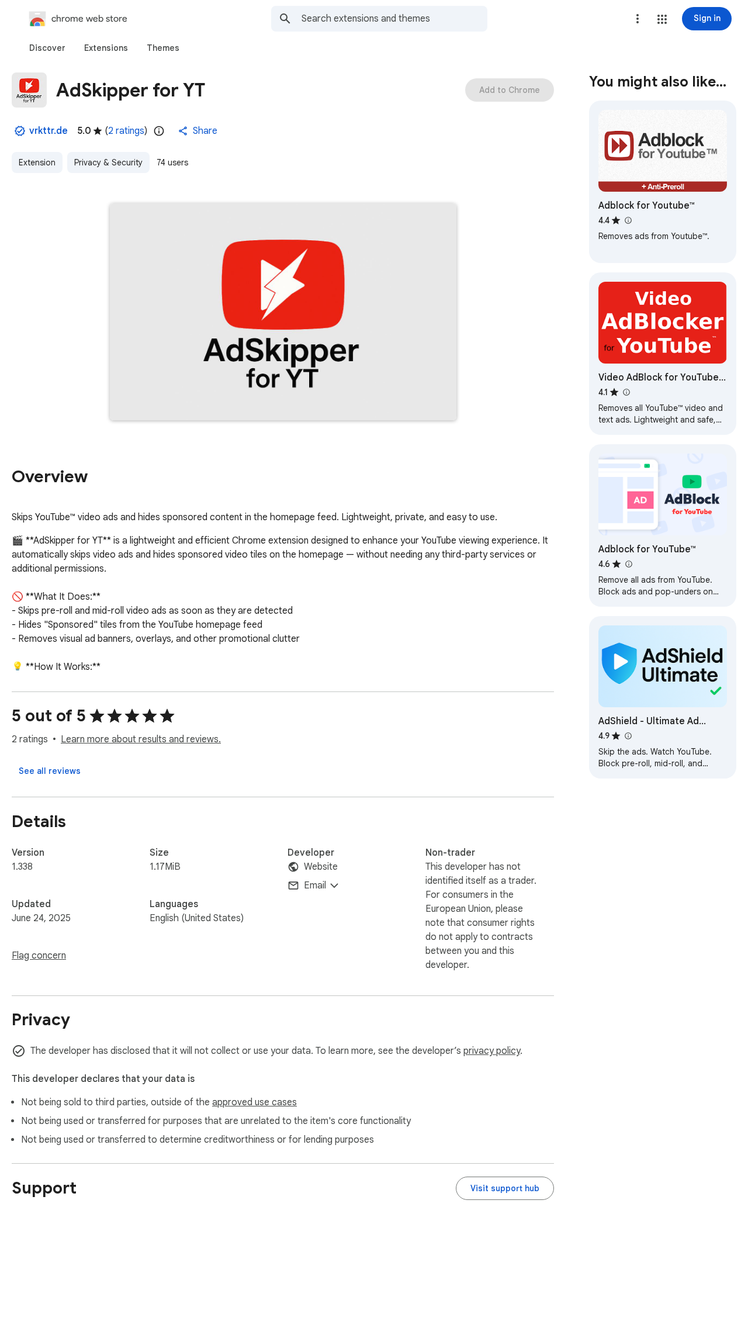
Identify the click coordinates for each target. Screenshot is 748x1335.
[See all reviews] (50, 771)
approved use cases (254, 1102)
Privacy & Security (108, 162)
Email (315, 885)
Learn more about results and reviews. (141, 739)
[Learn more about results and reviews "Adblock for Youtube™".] (628, 220)
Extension (37, 162)
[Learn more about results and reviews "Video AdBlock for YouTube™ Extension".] (626, 392)
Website (321, 867)
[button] (662, 19)
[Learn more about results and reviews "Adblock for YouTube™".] (628, 564)
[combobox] (394, 19)
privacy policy (491, 1051)
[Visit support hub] (505, 1188)
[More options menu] (637, 18)
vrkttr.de (48, 131)
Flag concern (39, 956)
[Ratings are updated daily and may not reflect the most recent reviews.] (159, 131)
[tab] (47, 47)
